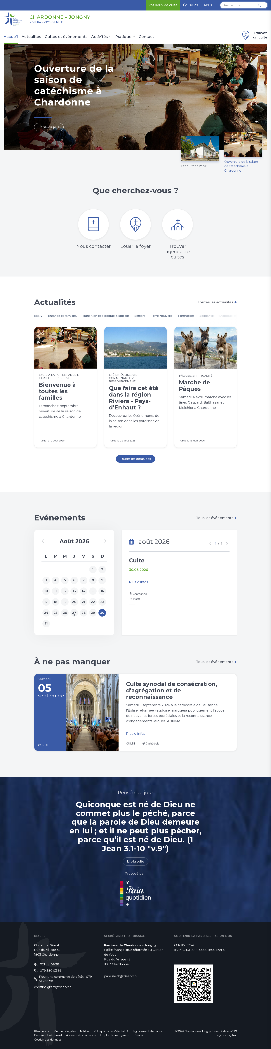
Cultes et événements (66, 37)
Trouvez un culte (260, 35)
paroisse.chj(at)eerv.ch (120, 976)
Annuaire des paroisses (80, 1035)
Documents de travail (48, 1035)
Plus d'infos (138, 582)
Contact (146, 37)
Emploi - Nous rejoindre (115, 1035)
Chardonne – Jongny (59, 17)
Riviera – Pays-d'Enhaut (47, 22)
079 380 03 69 (50, 970)
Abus (208, 5)
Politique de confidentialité (111, 1031)
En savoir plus (49, 127)
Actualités (31, 37)
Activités (99, 37)
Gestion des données (47, 1039)
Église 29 (190, 5)
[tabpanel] (135, 97)
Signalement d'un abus (147, 1031)
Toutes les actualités (217, 302)
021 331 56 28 (49, 964)
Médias (84, 1031)
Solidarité (206, 316)
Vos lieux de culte (163, 5)
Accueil (11, 37)
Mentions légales (65, 1031)
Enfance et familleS (62, 316)
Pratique (123, 37)
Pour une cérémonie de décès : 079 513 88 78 (65, 979)
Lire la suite (135, 861)
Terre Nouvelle (162, 316)
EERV (38, 316)
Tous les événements (216, 518)
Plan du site (41, 1031)
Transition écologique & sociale (105, 316)
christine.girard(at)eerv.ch (53, 987)
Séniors (139, 316)
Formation (186, 316)
